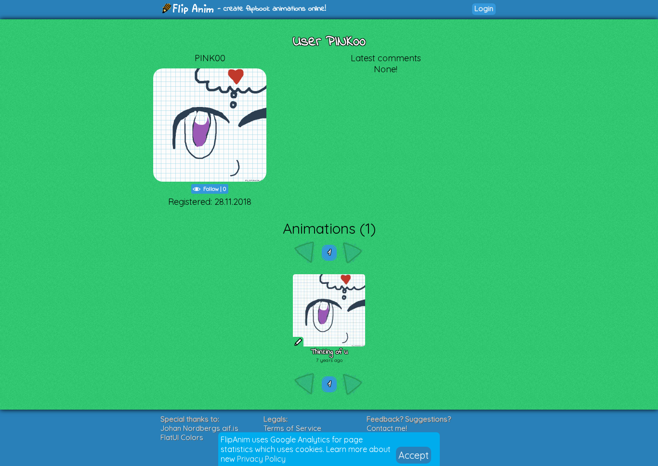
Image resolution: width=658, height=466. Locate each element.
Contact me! (387, 428)
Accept (413, 455)
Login (483, 8)
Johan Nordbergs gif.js (199, 428)
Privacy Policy (261, 459)
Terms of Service (292, 428)
